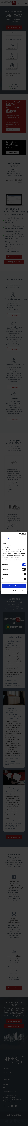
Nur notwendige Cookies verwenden (14, 591)
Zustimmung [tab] (5, 538)
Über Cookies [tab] (22, 538)
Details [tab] (14, 538)
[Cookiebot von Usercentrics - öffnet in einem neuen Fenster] (19, 534)
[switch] (24, 569)
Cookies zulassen (14, 585)
